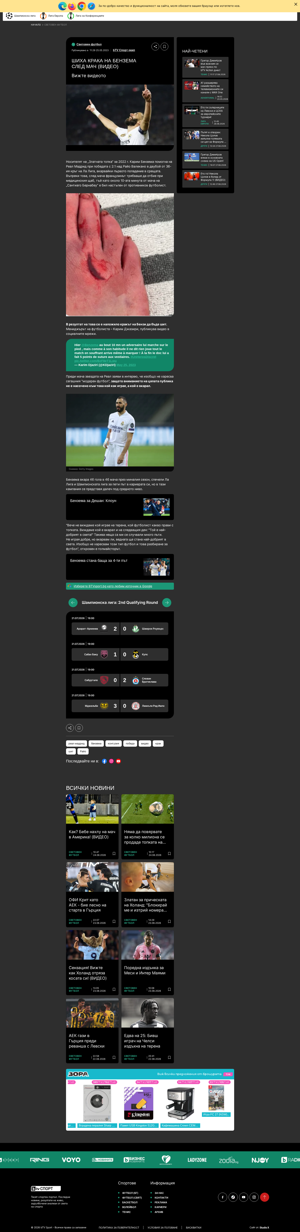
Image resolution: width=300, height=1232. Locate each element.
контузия (113, 743)
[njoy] (248, 1159)
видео (145, 743)
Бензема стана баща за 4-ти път (98, 560)
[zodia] (217, 1159)
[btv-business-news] (122, 1159)
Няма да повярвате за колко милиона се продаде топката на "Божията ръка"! (144, 837)
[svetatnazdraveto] (153, 1159)
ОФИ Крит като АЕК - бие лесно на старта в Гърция (87, 905)
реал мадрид (76, 743)
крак (158, 743)
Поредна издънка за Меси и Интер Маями (144, 970)
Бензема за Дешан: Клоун (93, 500)
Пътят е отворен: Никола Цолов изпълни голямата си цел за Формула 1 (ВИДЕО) (213, 137)
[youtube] (243, 1197)
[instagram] (254, 1197)
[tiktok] (233, 1197)
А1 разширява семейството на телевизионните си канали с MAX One (212, 87)
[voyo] (59, 1159)
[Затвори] (296, 4)
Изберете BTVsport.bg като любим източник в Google (113, 586)
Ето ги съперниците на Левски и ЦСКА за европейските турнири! (212, 112)
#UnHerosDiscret (143, 357)
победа (130, 743)
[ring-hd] (27, 1159)
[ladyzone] (185, 1159)
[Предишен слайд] (73, 602)
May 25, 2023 (126, 365)
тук (228, 1074)
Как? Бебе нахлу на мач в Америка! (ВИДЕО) (92, 834)
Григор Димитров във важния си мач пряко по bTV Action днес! (211, 65)
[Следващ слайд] (166, 602)
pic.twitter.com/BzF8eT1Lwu (95, 361)
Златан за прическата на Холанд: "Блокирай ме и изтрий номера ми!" (145, 905)
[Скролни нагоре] (264, 1197)
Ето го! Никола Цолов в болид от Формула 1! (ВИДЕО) (213, 176)
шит (70, 751)
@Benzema (89, 345)
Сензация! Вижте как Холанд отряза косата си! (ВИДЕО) (88, 973)
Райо (83, 751)
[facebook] (222, 1197)
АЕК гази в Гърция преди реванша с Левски (87, 1041)
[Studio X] (264, 1227)
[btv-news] (90, 1159)
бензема (96, 743)
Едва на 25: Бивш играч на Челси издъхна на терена (142, 1041)
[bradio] (280, 1159)
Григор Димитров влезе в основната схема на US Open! (212, 157)
